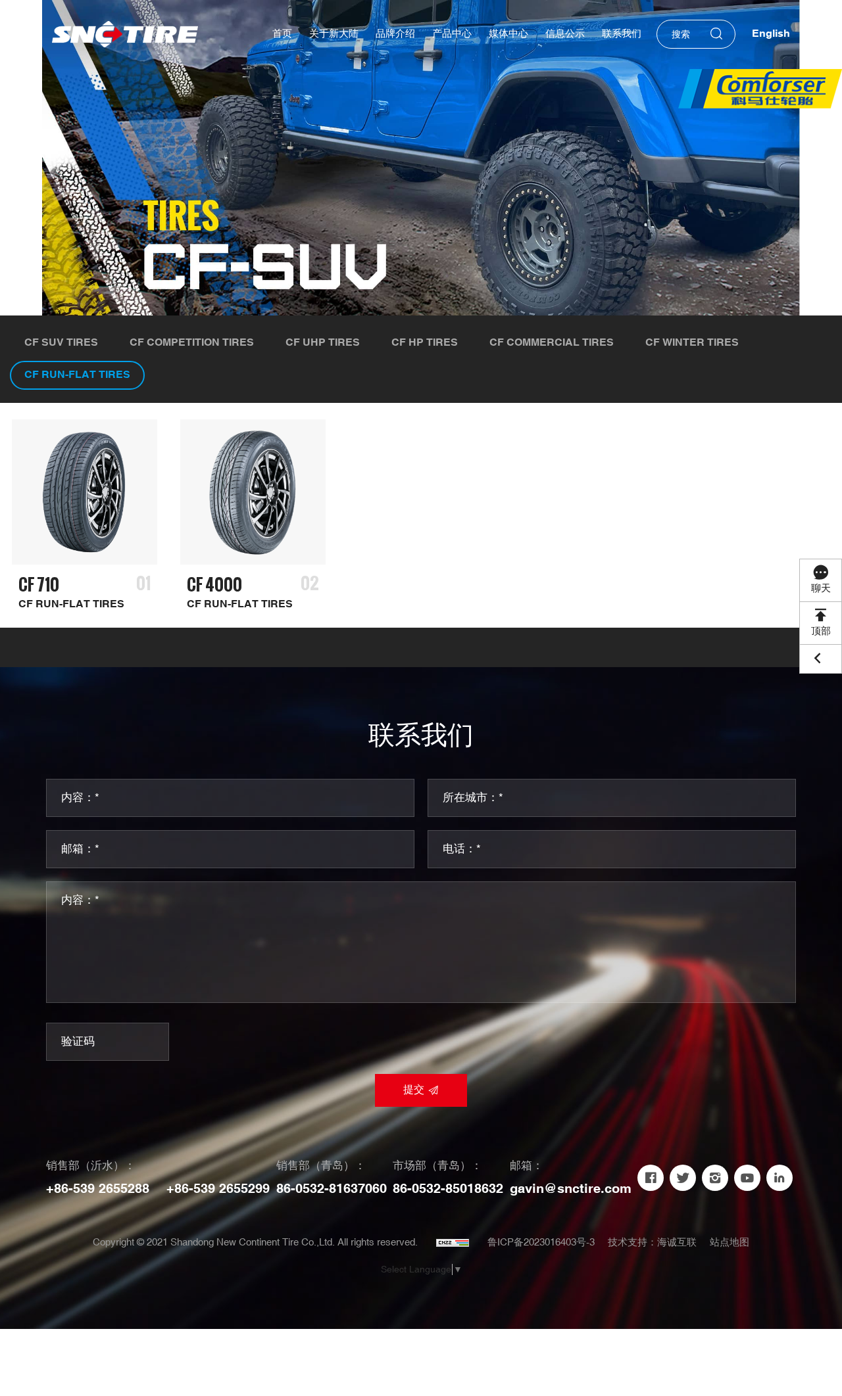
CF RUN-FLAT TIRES (77, 375)
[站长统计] (452, 1243)
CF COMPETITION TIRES (192, 343)
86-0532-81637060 (331, 1189)
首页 (282, 34)
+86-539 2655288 (97, 1189)
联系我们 (621, 34)
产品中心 (452, 34)
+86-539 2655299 (218, 1189)
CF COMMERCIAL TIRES (551, 343)
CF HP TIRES (424, 343)
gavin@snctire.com (571, 1189)
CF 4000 (214, 584)
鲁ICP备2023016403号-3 (541, 1242)
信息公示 (565, 34)
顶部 (821, 631)
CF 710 (38, 584)
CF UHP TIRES (322, 343)
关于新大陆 (334, 34)
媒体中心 (508, 34)
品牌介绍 (395, 34)
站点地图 (729, 1242)
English (771, 34)
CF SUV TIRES (61, 343)
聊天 (821, 588)
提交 (413, 1090)
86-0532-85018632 (448, 1189)
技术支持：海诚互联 (652, 1242)
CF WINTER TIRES (692, 343)
